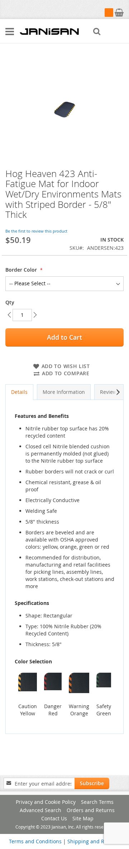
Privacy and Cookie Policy (46, 801)
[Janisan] (49, 31)
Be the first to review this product (36, 231)
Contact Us (54, 818)
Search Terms (97, 801)
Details (19, 391)
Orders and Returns (91, 810)
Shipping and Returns (93, 841)
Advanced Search (40, 810)
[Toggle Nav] (9, 31)
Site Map (83, 818)
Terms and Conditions (35, 841)
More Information (64, 391)
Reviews (109, 391)
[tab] (19, 392)
